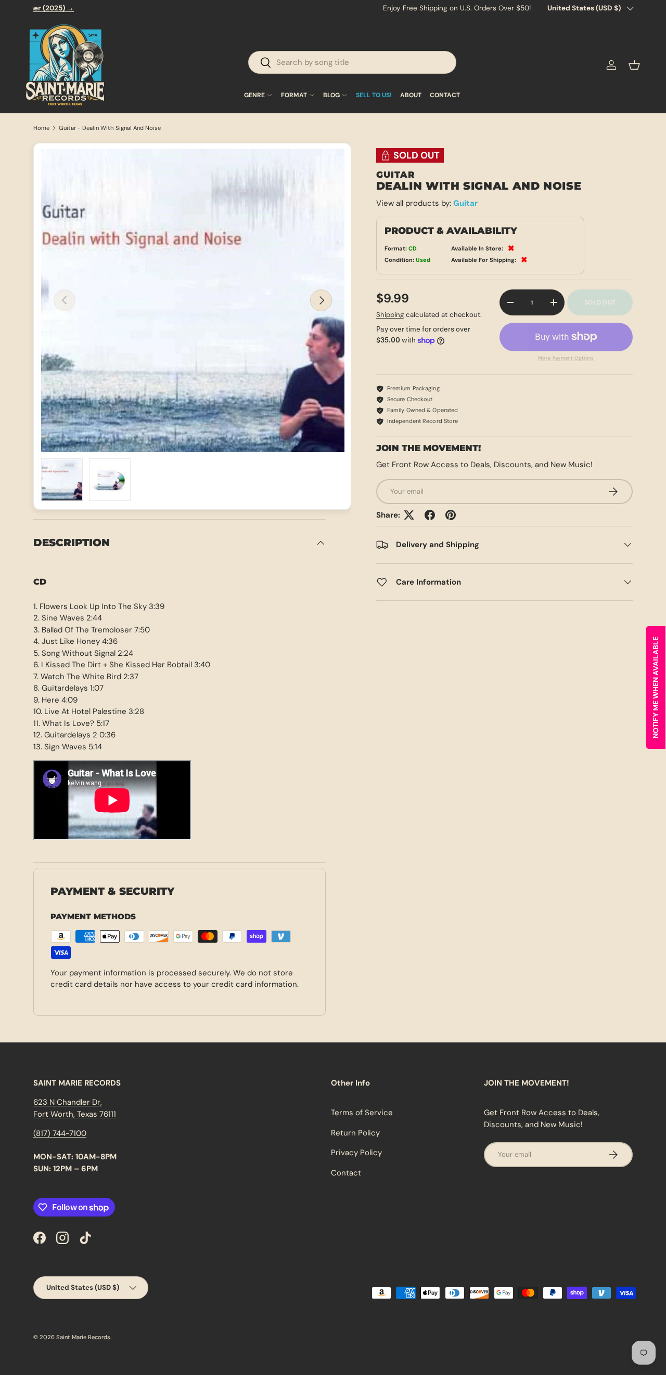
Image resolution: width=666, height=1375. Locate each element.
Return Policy (355, 1133)
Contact (346, 1173)
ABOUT (410, 95)
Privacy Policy (356, 1152)
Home (41, 128)
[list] (192, 300)
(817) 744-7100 (59, 1133)
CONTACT (445, 95)
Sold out (600, 302)
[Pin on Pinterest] (450, 515)
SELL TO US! (374, 95)
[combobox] (352, 62)
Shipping (390, 314)
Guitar (465, 203)
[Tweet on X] (409, 515)
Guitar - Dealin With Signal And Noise (110, 128)
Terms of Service (362, 1112)
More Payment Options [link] (566, 358)
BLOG (331, 95)
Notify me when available (655, 687)
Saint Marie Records (83, 1337)
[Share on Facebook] (429, 515)
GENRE (254, 95)
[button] (634, 65)
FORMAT (294, 95)
